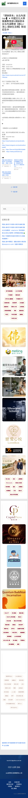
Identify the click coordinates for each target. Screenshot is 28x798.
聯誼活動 (21, 613)
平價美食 (22, 640)
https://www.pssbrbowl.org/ (14, 152)
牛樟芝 (6, 314)
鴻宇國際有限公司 (12, 3)
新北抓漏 (6, 692)
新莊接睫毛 (6, 632)
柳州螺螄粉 (11, 644)
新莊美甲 (21, 624)
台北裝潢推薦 (17, 636)
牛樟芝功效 (14, 318)
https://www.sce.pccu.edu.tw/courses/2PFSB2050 (14, 76)
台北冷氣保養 (18, 291)
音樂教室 (7, 680)
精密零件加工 (9, 676)
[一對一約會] (14, 366)
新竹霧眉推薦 (12, 743)
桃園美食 (6, 306)
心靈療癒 (20, 479)
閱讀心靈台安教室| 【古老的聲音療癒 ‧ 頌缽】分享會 (7, 173)
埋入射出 (8, 479)
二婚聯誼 (20, 486)
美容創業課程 (8, 310)
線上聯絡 (14, 789)
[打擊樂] (14, 351)
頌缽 (15, 310)
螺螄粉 (21, 314)
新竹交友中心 (14, 707)
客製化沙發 (14, 306)
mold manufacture (20, 699)
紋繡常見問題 (21, 628)
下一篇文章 (14, 192)
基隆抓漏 (21, 310)
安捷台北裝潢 (18, 482)
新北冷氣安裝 (8, 684)
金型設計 (21, 688)
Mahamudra (9, 482)
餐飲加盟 (17, 295)
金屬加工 (14, 680)
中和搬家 (10, 295)
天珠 (14, 490)
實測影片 (17, 786)
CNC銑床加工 (18, 676)
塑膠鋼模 (22, 632)
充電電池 (19, 784)
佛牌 (14, 688)
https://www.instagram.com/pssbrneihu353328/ (14, 146)
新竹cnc (20, 703)
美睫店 (14, 624)
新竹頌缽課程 (9, 291)
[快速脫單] (14, 465)
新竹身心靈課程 (9, 298)
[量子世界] (14, 599)
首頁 (9, 782)
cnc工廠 (13, 692)
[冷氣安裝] (14, 556)
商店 (14, 479)
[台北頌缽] (14, 578)
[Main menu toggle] (25, 3)
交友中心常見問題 (11, 617)
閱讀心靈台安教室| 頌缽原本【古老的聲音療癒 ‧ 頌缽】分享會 (7, 161)
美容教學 (14, 302)
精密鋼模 (9, 636)
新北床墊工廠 (19, 695)
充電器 (10, 786)
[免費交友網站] (14, 534)
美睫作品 (6, 628)
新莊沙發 (16, 684)
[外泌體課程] (14, 280)
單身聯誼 (8, 486)
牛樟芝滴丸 (14, 632)
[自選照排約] (14, 387)
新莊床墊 (21, 680)
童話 (14, 486)
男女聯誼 (14, 613)
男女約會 (9, 620)
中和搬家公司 (19, 298)
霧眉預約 (4, 743)
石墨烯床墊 (6, 302)
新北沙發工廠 (6, 640)
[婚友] (14, 434)
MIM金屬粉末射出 (10, 703)
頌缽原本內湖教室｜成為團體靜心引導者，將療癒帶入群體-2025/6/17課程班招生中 (19, 163)
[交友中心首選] (14, 513)
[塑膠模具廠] (14, 409)
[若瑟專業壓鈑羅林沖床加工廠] (14, 450)
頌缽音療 (7, 624)
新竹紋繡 (18, 743)
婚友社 (20, 490)
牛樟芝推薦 (14, 314)
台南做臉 (22, 306)
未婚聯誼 (8, 490)
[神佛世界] (14, 337)
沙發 (22, 684)
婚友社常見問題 (14, 494)
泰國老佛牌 (21, 692)
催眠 (18, 644)
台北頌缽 (6, 746)
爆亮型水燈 (10, 784)
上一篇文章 (14, 187)
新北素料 (10, 699)
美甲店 (13, 628)
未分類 (5, 33)
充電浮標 (17, 782)
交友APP (7, 613)
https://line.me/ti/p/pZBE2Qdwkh (15, 149)
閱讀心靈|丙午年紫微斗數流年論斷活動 (13, 224)
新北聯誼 (15, 640)
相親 (4, 699)
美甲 (12, 695)
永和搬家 (22, 302)
